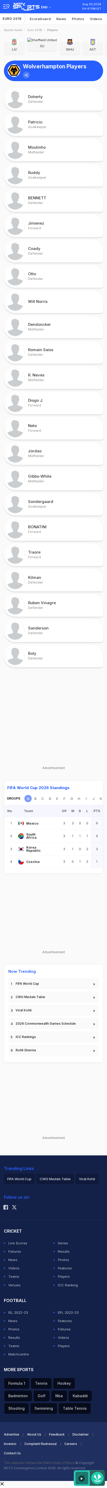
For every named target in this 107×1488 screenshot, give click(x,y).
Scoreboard (40, 19)
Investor (10, 1444)
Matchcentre (18, 1354)
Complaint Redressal (40, 1444)
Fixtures (14, 1251)
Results (64, 1251)
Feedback (57, 1434)
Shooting (16, 1408)
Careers (70, 1444)
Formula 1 (16, 1383)
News (61, 19)
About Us (34, 1434)
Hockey (64, 1383)
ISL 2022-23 (18, 1312)
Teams (13, 1276)
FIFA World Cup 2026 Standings (38, 787)
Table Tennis (75, 1408)
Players (64, 1276)
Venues (14, 1285)
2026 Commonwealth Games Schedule (46, 1023)
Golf (41, 1396)
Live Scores (17, 1243)
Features (65, 1268)
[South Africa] (21, 836)
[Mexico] (21, 823)
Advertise (11, 1434)
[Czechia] (21, 862)
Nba (59, 1396)
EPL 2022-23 (68, 1312)
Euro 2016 (12, 19)
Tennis (41, 1383)
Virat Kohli (23, 1010)
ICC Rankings (26, 1037)
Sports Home (13, 30)
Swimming (44, 1408)
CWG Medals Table (30, 997)
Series (63, 1243)
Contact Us (12, 1453)
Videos (96, 19)
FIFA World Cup (27, 984)
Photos (78, 19)
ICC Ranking (68, 1285)
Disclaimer (80, 1434)
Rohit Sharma (26, 1050)
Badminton (18, 1396)
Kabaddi (80, 1396)
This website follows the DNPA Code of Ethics (39, 1463)
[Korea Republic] (21, 849)
